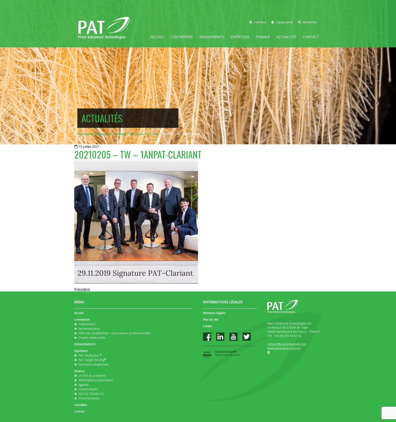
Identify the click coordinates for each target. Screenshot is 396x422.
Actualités (286, 37)
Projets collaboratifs (91, 338)
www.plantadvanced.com (284, 348)
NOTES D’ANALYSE (91, 394)
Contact (311, 37)
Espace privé (284, 22)
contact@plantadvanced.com (286, 344)
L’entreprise (182, 37)
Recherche (310, 22)
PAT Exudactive (89, 355)
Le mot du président (91, 375)
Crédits (207, 326)
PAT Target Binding (92, 360)
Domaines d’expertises (93, 364)
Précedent (82, 289)
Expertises (240, 37)
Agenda (83, 385)
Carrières (260, 22)
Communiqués (88, 389)
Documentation (88, 398)
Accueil (157, 37)
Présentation (86, 324)
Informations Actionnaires (95, 380)
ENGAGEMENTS (211, 37)
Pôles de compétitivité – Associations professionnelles (114, 333)
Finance (263, 37)
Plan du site (210, 319)
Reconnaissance (89, 328)
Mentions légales (214, 313)
